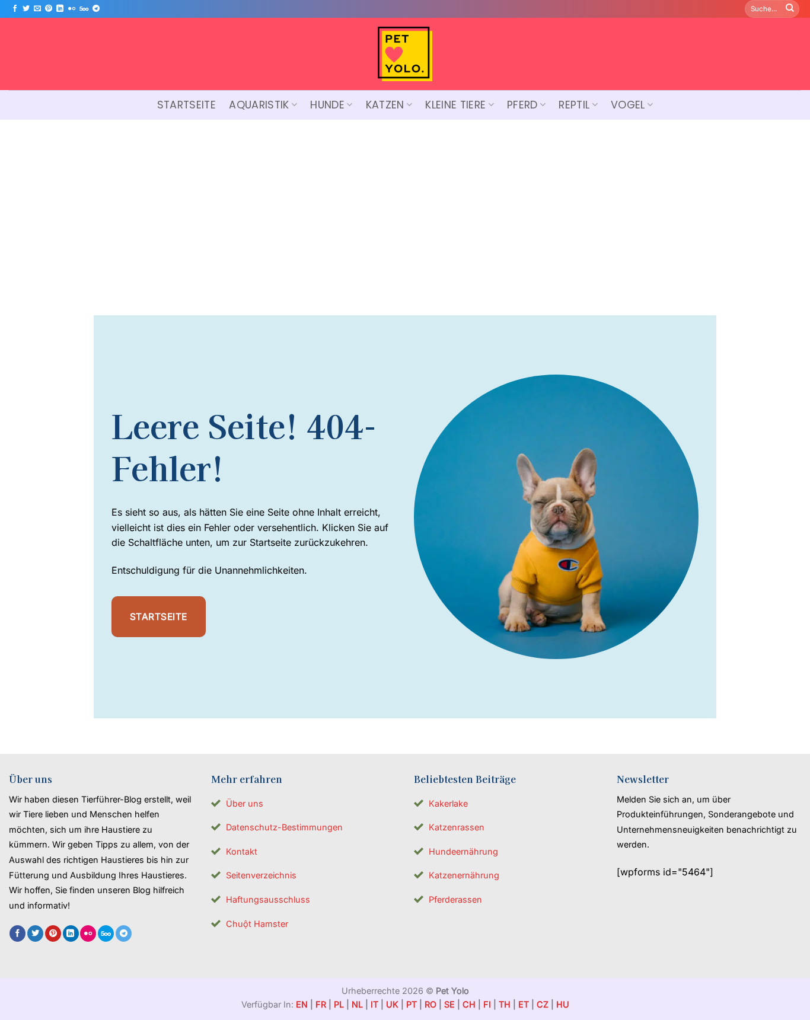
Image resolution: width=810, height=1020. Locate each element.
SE (449, 1004)
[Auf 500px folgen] (83, 9)
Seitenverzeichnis (261, 875)
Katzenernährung (464, 875)
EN (302, 1004)
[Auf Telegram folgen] (96, 9)
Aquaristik (259, 105)
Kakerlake (448, 803)
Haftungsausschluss (268, 899)
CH (469, 1004)
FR (320, 1004)
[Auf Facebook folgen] (14, 9)
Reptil (574, 105)
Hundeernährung (463, 851)
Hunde (327, 105)
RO (430, 1004)
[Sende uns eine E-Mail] (37, 9)
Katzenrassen (456, 827)
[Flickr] (71, 9)
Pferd (522, 105)
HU (562, 1004)
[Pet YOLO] (405, 54)
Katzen (385, 105)
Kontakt (241, 851)
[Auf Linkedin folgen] (59, 9)
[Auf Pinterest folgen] (48, 9)
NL (357, 1004)
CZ (542, 1004)
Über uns (244, 803)
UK (392, 1004)
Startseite (186, 105)
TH (505, 1004)
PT (411, 1004)
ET (523, 1004)
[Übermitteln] (790, 9)
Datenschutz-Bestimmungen (284, 827)
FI (487, 1004)
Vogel (628, 105)
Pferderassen (455, 899)
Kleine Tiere (455, 105)
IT (374, 1004)
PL (339, 1004)
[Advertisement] (405, 209)
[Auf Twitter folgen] (26, 9)
